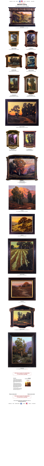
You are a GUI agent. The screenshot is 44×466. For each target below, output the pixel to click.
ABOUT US (17, 1)
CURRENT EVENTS (17, 403)
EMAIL (14, 1)
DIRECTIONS (28, 1)
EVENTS (24, 403)
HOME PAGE (11, 1)
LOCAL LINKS (32, 1)
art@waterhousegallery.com (22, 401)
